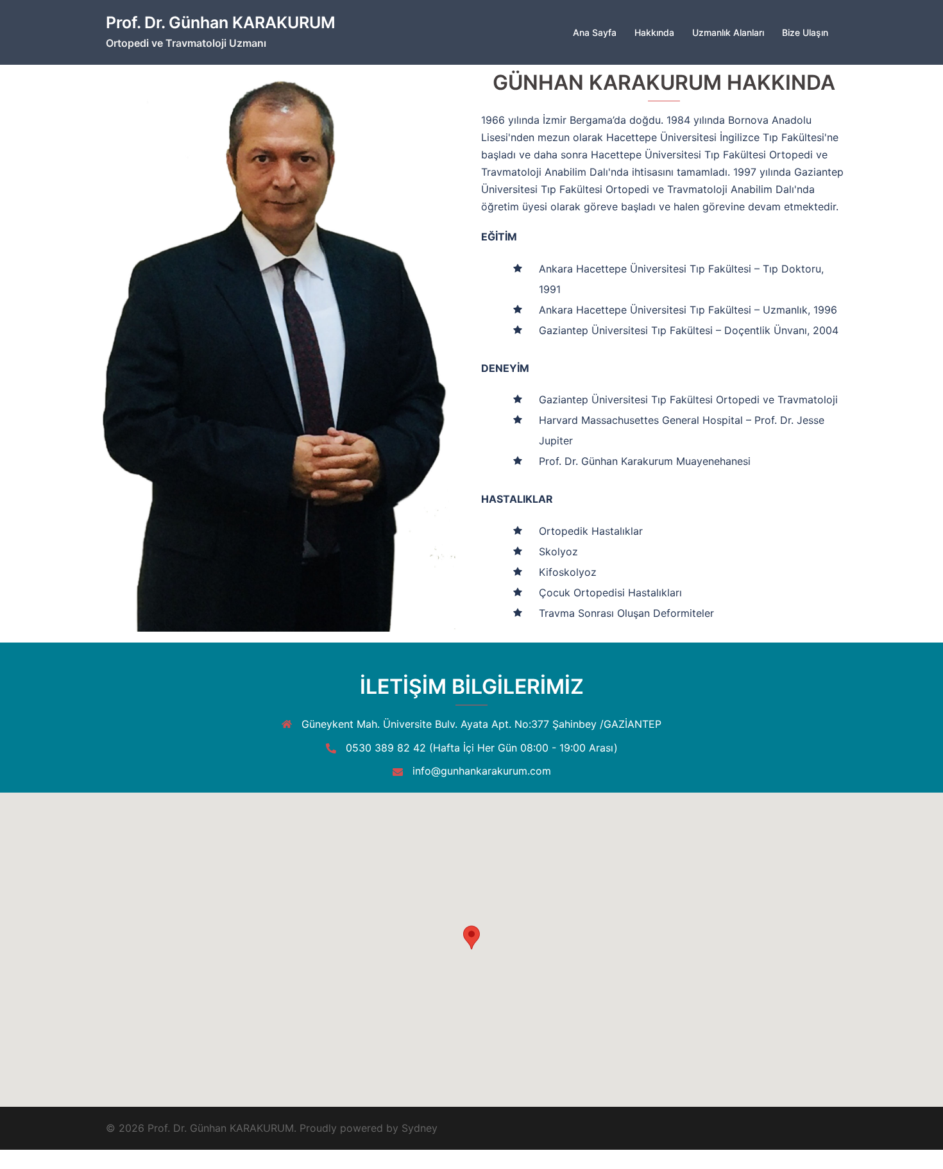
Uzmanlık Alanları (728, 32)
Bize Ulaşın (805, 32)
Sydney (420, 1128)
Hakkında (654, 32)
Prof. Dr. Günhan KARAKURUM (221, 22)
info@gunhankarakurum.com (481, 770)
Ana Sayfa (594, 32)
